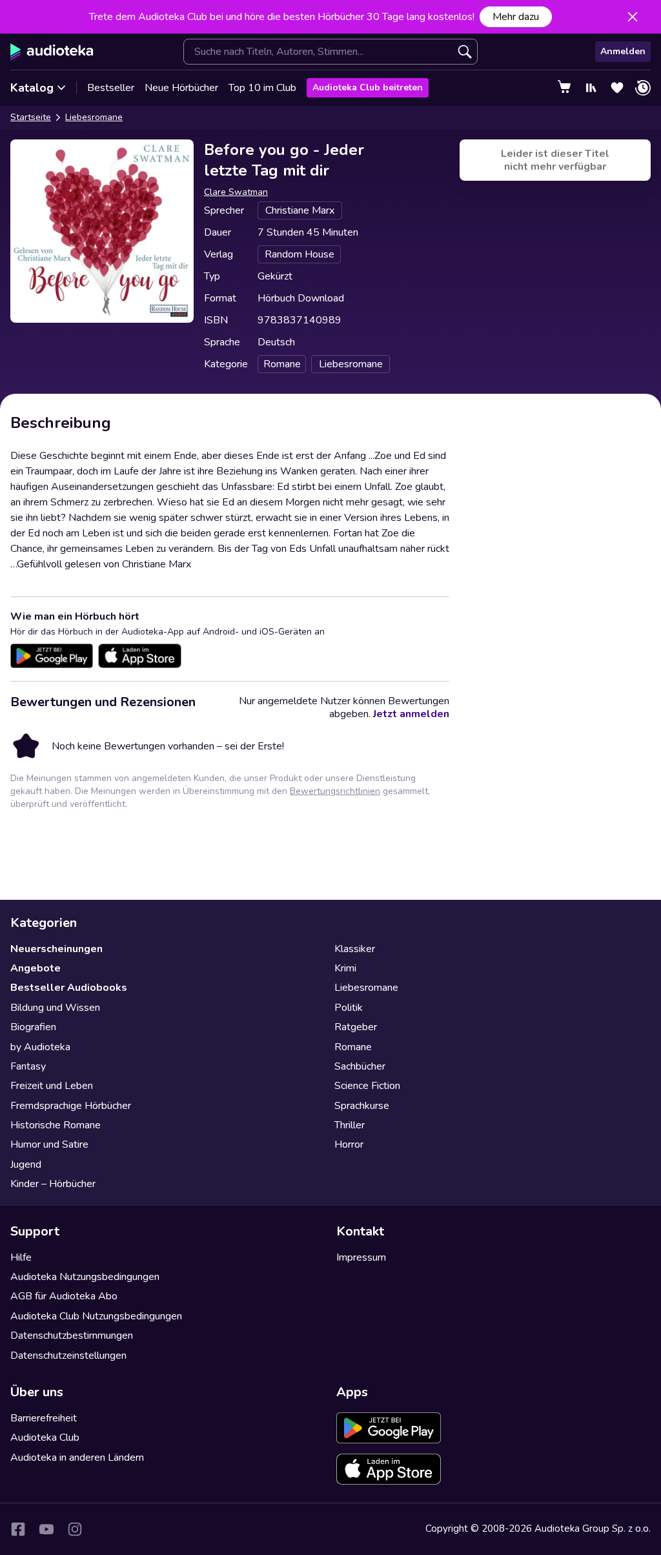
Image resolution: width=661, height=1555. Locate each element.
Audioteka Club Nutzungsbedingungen (96, 1316)
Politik (348, 1008)
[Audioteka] (52, 51)
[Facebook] (18, 1529)
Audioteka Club (44, 1437)
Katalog (32, 88)
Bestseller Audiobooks (68, 988)
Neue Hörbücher (181, 88)
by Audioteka (40, 1047)
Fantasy (28, 1066)
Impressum (361, 1257)
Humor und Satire (49, 1144)
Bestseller (110, 88)
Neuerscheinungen (56, 949)
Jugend (25, 1164)
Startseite (30, 117)
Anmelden (623, 51)
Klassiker (354, 949)
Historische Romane (55, 1125)
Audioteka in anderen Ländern (77, 1457)
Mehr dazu (516, 17)
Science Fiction (367, 1086)
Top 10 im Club (262, 88)
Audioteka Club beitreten (367, 87)
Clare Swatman (236, 192)
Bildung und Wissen (55, 1008)
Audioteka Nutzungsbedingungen (84, 1277)
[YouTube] (46, 1529)
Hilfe (21, 1257)
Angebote (35, 968)
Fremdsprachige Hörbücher (70, 1106)
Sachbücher (359, 1066)
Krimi (345, 968)
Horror (348, 1144)
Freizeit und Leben (51, 1086)
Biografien (33, 1027)
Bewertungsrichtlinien (335, 791)
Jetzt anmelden (411, 714)
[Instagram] (75, 1529)
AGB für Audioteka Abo (63, 1296)
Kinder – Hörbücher (53, 1184)
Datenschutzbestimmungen (71, 1335)
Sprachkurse (361, 1106)
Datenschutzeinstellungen (68, 1355)
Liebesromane (94, 117)
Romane (353, 1047)
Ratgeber (355, 1027)
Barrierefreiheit (43, 1418)
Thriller (349, 1125)
